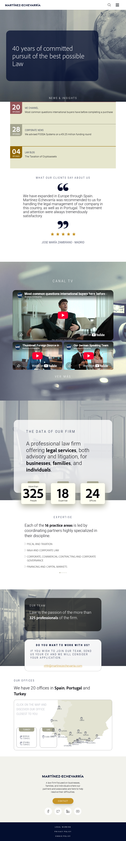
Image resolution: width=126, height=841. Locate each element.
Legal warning (63, 827)
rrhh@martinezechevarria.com (63, 665)
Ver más (63, 376)
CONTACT (63, 801)
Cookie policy (63, 836)
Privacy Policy (63, 831)
